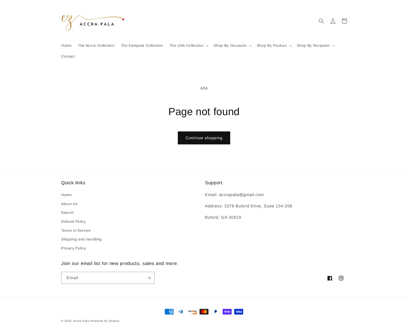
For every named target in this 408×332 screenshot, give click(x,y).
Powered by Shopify (104, 321)
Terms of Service (76, 230)
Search (67, 212)
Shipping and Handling (81, 239)
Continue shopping (204, 138)
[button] (188, 45)
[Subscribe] (148, 278)
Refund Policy (73, 221)
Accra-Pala (81, 321)
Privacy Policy (73, 248)
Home (66, 195)
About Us (69, 204)
